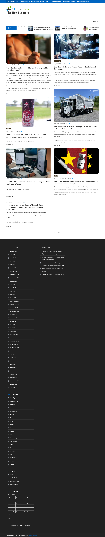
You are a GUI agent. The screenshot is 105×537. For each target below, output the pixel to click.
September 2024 (14, 311)
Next (59, 232)
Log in (11, 474)
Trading (12, 461)
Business (60, 140)
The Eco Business (17, 13)
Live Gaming (13, 438)
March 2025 (13, 298)
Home (21, 525)
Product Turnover (33, 88)
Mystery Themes (33, 535)
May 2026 (12, 261)
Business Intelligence (74, 80)
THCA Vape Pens (21, 90)
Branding (12, 398)
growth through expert (27, 222)
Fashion (12, 414)
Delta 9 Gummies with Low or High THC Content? (93, 28)
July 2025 (12, 284)
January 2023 (13, 338)
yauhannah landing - (70, 1)
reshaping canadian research (76, 192)
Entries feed (13, 478)
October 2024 (14, 308)
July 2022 (12, 354)
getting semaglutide (63, 192)
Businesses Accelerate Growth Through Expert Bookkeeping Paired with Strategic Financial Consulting (25, 207)
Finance (12, 418)
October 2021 (13, 377)
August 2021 (13, 384)
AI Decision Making (63, 80)
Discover (8, 94)
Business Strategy (84, 80)
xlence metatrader (83, 1)
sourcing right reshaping (60, 194)
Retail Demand (42, 88)
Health (8, 128)
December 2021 (14, 371)
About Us (27, 525)
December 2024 (14, 301)
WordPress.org (14, 484)
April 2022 (12, 364)
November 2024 (14, 304)
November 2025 (14, 274)
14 (24, 506)
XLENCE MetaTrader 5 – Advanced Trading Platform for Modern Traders (53, 276)
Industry (12, 431)
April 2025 (12, 294)
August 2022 (13, 351)
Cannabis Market (15, 88)
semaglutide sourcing (90, 192)
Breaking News (14, 401)
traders (17, 193)
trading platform (24, 193)
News (11, 444)
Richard (20, 65)
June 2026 (13, 258)
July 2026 (12, 254)
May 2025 (12, 291)
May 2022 (12, 361)
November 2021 (14, 374)
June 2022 (13, 357)
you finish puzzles (56, 1)
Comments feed (14, 481)
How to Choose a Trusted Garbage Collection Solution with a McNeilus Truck (66, 28)
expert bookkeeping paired (14, 222)
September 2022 (14, 348)
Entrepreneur (13, 411)
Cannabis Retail (24, 88)
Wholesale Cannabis (31, 90)
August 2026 (13, 251)
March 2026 (13, 268)
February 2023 (14, 334)
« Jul (9, 518)
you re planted (45, 1)
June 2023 (13, 321)
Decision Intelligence (68, 82)
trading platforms (33, 193)
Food (11, 421)
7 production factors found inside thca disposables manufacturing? (52, 253)
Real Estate (13, 451)
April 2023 (12, 328)
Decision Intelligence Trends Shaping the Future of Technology (38, 28)
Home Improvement (15, 428)
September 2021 (14, 381)
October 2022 (14, 344)
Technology (57, 61)
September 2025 (14, 278)
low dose (31, 141)
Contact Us (14, 525)
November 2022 (14, 341)
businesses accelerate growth (41, 221)
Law (11, 434)
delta (12, 141)
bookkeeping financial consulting (19, 221)
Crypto (12, 193)
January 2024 (14, 318)
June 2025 (13, 288)
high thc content (24, 141)
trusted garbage (61, 142)
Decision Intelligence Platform (81, 82)
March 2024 (13, 314)
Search (95, 21)
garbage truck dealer (83, 140)
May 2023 (12, 324)
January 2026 (14, 271)
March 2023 (13, 331)
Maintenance (13, 441)
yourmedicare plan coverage (30, 1)
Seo (11, 454)
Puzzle (12, 448)
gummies (16, 141)
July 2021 (12, 387)
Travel (12, 464)
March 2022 (13, 367)
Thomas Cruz (68, 178)
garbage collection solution (70, 140)
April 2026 (12, 264)
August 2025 (13, 281)
